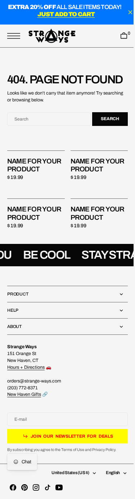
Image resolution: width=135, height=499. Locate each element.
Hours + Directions (26, 381)
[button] (15, 36)
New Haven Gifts (24, 408)
